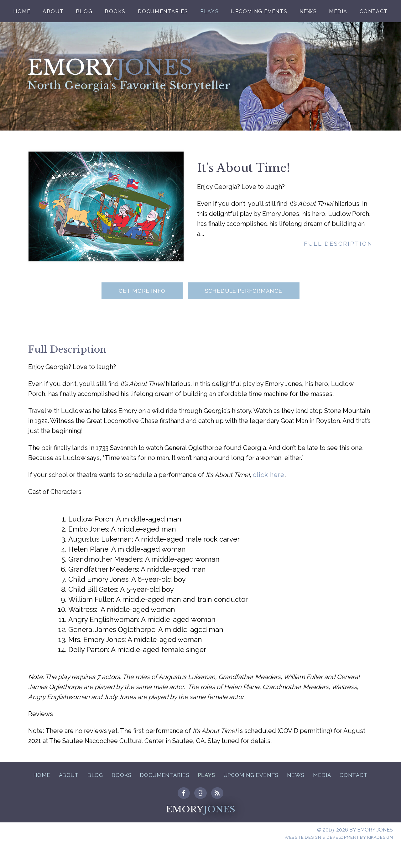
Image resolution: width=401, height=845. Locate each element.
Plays (209, 11)
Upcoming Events (259, 11)
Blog (84, 11)
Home (21, 11)
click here (268, 475)
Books (115, 11)
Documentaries (163, 11)
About (53, 11)
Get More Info (142, 291)
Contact (374, 11)
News (308, 11)
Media (338, 11)
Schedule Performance (243, 291)
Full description (338, 243)
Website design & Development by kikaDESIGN (338, 837)
